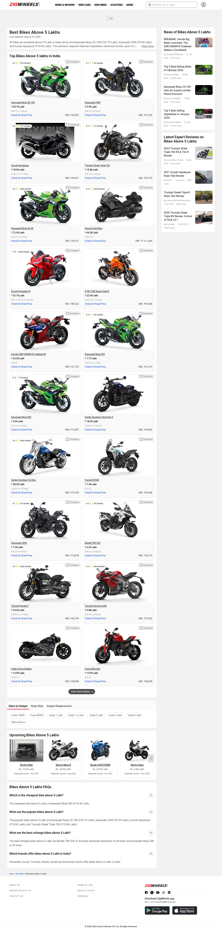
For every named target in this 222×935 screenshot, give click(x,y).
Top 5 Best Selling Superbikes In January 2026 (176, 114)
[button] (149, 4)
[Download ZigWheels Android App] (157, 910)
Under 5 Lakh (134, 715)
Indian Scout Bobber (21, 669)
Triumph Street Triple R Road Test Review (177, 194)
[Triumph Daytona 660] (118, 582)
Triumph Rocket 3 (20, 606)
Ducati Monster (92, 669)
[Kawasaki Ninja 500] (45, 394)
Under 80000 (36, 715)
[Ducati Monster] (118, 645)
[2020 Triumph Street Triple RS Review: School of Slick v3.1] (204, 217)
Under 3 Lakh (115, 715)
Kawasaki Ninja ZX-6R (22, 228)
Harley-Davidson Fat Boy (23, 480)
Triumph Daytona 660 (96, 606)
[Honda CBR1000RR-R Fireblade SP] (45, 331)
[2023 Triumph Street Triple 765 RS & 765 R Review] (204, 153)
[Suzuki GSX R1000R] (100, 750)
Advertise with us (20, 891)
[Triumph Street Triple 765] (118, 142)
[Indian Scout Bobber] (45, 645)
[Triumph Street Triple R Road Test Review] (204, 197)
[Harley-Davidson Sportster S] (118, 394)
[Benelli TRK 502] (118, 520)
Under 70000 (18, 715)
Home (11, 874)
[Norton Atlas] (137, 750)
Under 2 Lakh (96, 715)
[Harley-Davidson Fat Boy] (45, 457)
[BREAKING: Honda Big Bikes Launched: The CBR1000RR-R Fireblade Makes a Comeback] (204, 42)
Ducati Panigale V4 (20, 291)
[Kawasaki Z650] (45, 520)
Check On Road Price (21, 115)
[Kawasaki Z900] (118, 79)
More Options (18, 722)
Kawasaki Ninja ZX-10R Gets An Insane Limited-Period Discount (177, 90)
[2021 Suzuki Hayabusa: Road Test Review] (204, 177)
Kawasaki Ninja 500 (21, 417)
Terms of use (85, 885)
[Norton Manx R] (63, 750)
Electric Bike (26, 765)
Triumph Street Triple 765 (97, 165)
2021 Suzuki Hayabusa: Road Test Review (177, 174)
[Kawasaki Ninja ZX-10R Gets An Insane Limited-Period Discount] (204, 90)
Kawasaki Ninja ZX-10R (23, 102)
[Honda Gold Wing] (118, 205)
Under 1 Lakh (56, 715)
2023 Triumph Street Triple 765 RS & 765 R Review (176, 152)
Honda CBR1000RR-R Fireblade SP (28, 354)
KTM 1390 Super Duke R (97, 291)
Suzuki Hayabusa (20, 165)
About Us (14, 885)
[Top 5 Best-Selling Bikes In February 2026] (204, 70)
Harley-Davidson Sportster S (99, 417)
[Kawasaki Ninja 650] (118, 331)
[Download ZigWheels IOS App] (184, 910)
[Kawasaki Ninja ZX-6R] (45, 205)
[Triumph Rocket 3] (45, 582)
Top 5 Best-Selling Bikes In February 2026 (177, 68)
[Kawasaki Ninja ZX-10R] (45, 79)
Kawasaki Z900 (92, 102)
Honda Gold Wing (93, 228)
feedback (83, 896)
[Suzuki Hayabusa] (45, 142)
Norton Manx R (63, 765)
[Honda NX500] (118, 457)
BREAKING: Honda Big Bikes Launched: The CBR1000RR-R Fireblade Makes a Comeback (177, 45)
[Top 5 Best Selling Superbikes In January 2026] (204, 114)
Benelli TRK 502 (92, 543)
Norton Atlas (137, 765)
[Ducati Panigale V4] (45, 268)
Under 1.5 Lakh (76, 715)
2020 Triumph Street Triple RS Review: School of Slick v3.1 (178, 216)
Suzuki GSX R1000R (100, 765)
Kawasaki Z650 (19, 543)
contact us (16, 896)
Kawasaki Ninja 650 (95, 354)
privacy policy (86, 891)
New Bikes (20, 874)
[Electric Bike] (26, 750)
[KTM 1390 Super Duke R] (118, 268)
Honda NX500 (92, 480)
